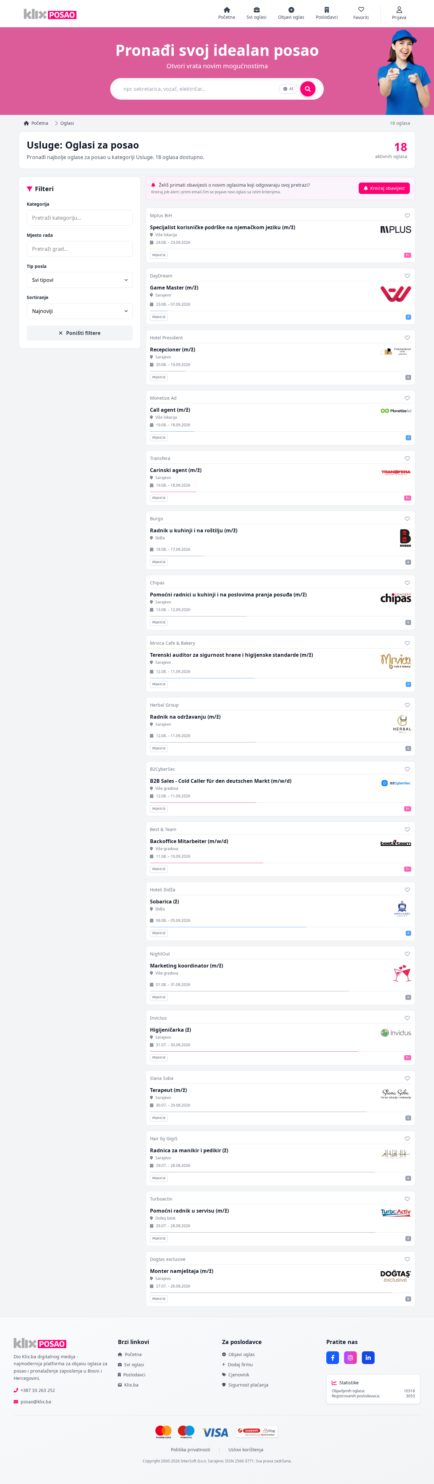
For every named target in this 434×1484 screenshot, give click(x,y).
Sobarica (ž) (164, 901)
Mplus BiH (161, 215)
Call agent (170, 409)
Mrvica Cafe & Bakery (172, 643)
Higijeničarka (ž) (170, 1029)
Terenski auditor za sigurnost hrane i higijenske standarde (231, 654)
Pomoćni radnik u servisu (189, 1210)
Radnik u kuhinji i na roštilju (193, 530)
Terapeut (168, 1090)
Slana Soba (161, 1078)
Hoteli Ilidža (162, 890)
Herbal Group (164, 705)
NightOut (160, 954)
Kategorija (38, 204)
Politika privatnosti (190, 1450)
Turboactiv (161, 1199)
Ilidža (160, 538)
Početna (39, 123)
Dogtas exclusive (168, 1259)
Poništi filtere (82, 332)
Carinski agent (175, 470)
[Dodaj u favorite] (407, 215)
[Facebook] (332, 1357)
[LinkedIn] (368, 1357)
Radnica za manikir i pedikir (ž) (189, 1150)
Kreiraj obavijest (387, 188)
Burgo (156, 519)
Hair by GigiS (164, 1138)
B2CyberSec (162, 769)
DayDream (161, 276)
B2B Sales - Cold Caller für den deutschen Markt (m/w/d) (220, 780)
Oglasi (67, 123)
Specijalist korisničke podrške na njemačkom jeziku (222, 227)
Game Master (174, 287)
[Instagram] (350, 1357)
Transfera (160, 458)
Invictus (158, 1018)
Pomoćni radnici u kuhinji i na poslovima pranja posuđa (228, 594)
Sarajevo (163, 295)
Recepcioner (172, 349)
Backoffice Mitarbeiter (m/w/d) (189, 841)
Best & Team (163, 829)
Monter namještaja (181, 1271)
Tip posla (36, 266)
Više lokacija (166, 234)
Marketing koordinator (186, 965)
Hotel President (166, 338)
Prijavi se (159, 255)
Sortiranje (37, 297)
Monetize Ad (163, 398)
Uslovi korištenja (245, 1450)
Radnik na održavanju (185, 716)
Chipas (157, 583)
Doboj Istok (165, 1218)
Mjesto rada (40, 235)
